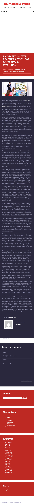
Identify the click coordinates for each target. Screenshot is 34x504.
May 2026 (7, 447)
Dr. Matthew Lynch (17, 4)
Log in (6, 490)
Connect (7, 427)
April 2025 (7, 466)
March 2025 (8, 467)
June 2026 (7, 446)
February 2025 (8, 469)
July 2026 (7, 444)
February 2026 (8, 452)
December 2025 (9, 455)
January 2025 (8, 471)
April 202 (7, 474)
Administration (11, 425)
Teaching (9, 420)
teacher (27, 100)
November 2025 (9, 457)
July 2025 (7, 461)
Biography (7, 417)
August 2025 (8, 460)
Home (4, 69)
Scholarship (10, 422)
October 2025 (8, 458)
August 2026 (8, 442)
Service (9, 423)
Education (10, 69)
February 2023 (8, 472)
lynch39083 (12, 317)
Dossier (7, 419)
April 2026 (7, 449)
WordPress (24, 502)
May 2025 (7, 464)
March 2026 (8, 450)
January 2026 (8, 453)
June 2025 (7, 463)
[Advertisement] (17, 35)
